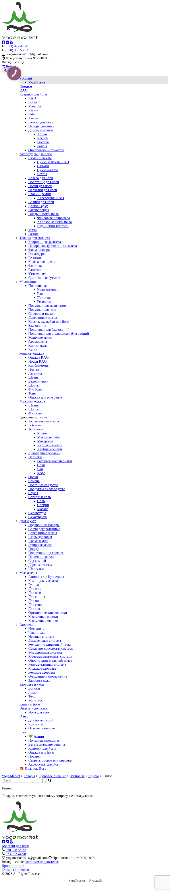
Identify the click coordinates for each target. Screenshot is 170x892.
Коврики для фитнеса (44, 242)
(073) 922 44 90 (17, 46)
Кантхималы (38, 345)
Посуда (33, 549)
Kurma (33, 110)
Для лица (35, 589)
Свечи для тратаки (42, 313)
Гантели (34, 270)
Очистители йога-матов (46, 150)
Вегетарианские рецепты (47, 744)
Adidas (42, 134)
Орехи (33, 477)
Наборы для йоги (41, 126)
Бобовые (34, 425)
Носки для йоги (40, 186)
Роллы (42, 146)
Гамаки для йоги (41, 122)
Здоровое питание (52, 776)
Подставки (45, 297)
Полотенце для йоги (43, 182)
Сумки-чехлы (47, 170)
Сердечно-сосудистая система (50, 648)
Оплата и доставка (33, 708)
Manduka (35, 106)
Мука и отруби (48, 437)
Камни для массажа (43, 581)
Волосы (34, 688)
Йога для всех (38, 712)
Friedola (43, 142)
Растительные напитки (54, 461)
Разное (33, 234)
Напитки (35, 457)
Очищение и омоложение (47, 676)
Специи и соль (39, 497)
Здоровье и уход (31, 684)
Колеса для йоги (40, 178)
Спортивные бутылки (44, 278)
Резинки (34, 258)
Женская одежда (31, 353)
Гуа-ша (33, 585)
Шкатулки (36, 569)
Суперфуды (37, 513)
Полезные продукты (43, 740)
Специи (43, 505)
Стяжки (43, 166)
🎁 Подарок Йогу (32, 768)
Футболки (36, 389)
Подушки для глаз (42, 309)
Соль (41, 501)
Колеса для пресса (42, 262)
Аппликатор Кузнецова (46, 577)
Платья (33, 369)
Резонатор (44, 301)
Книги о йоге (29, 704)
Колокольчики (48, 290)
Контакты (35, 724)
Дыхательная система (44, 640)
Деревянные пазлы (42, 317)
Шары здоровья (40, 537)
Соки (41, 465)
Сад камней (37, 561)
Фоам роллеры (39, 250)
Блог (23, 732)
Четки (32, 349)
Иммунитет (37, 628)
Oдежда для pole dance (45, 397)
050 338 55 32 (16, 850)
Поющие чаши (39, 286)
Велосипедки (38, 381)
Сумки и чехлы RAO (53, 162)
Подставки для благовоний (49, 329)
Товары (29, 776)
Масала (42, 509)
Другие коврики (40, 130)
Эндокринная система (45, 652)
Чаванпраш (36, 632)
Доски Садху (38, 206)
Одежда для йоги (41, 752)
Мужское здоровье (42, 668)
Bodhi (32, 102)
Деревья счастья (40, 565)
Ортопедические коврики (47, 612)
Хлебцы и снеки (49, 449)
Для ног (34, 600)
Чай (40, 469)
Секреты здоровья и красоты (50, 760)
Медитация (28, 282)
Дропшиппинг (13, 866)
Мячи (32, 230)
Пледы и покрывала (43, 214)
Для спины (36, 597)
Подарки (35, 756)
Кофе (41, 473)
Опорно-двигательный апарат (51, 660)
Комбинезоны (38, 365)
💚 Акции (36, 736)
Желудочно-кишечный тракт (49, 644)
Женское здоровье (41, 672)
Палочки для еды (41, 557)
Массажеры (28, 573)
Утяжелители (38, 274)
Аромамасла (37, 341)
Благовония (37, 325)
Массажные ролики (43, 616)
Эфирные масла (40, 337)
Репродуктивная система (47, 664)
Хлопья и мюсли (49, 445)
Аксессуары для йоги (35, 154)
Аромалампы (38, 541)
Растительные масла (43, 421)
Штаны (33, 377)
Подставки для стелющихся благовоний (58, 333)
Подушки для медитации (47, 305)
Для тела (34, 608)
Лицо (32, 692)
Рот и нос (35, 700)
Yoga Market (11, 776)
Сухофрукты (37, 517)
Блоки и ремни (39, 194)
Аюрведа (26, 624)
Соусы (33, 493)
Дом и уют (27, 521)
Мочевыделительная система (50, 656)
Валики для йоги (41, 202)
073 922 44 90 (16, 854)
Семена (34, 481)
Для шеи (34, 593)
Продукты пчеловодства (46, 489)
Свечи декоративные (44, 529)
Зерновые (35, 429)
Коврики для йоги (33, 94)
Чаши (41, 293)
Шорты (33, 385)
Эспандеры (36, 254)
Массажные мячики (43, 620)
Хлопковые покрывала (54, 222)
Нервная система (41, 636)
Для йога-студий (40, 720)
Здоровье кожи (39, 680)
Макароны (45, 441)
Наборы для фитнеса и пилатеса (52, 246)
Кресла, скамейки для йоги (48, 321)
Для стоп (35, 604)
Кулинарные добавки (44, 453)
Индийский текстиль (53, 226)
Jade (31, 114)
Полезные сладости (43, 485)
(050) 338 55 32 (17, 50)
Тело (31, 696)
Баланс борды (38, 210)
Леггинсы (35, 373)
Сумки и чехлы (40, 158)
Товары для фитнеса (34, 238)
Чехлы (42, 174)
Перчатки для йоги (42, 190)
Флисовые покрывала (53, 218)
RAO (32, 98)
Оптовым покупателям (42, 862)
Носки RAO (37, 361)
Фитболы (35, 266)
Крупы (42, 433)
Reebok (42, 138)
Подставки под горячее (46, 553)
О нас (23, 716)
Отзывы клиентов (42, 728)
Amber (33, 118)
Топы (32, 393)
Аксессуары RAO (50, 198)
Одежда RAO (38, 357)
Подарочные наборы (44, 525)
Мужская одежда (32, 401)
